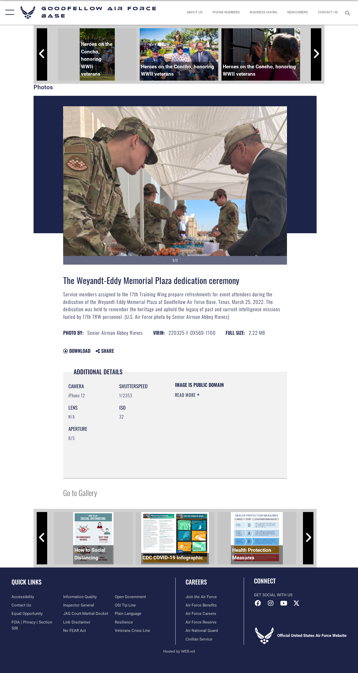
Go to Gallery (80, 492)
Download (79, 350)
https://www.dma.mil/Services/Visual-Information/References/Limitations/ (207, 446)
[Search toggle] (348, 12)
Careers (196, 581)
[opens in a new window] (296, 603)
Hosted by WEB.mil (179, 651)
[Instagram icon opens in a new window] (271, 603)
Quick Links (26, 581)
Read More (186, 395)
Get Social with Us (273, 595)
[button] (8, 12)
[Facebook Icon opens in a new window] (258, 603)
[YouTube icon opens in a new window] (284, 603)
